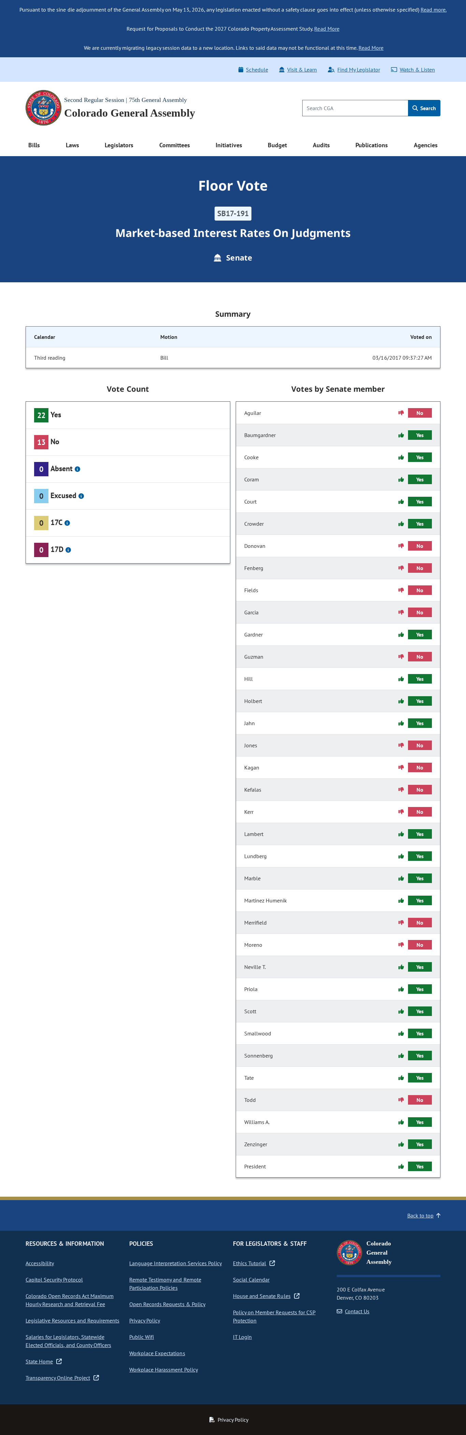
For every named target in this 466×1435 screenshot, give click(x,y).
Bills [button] (34, 145)
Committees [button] (174, 145)
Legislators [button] (119, 145)
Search (427, 108)
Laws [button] (72, 145)
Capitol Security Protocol (54, 1279)
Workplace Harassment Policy (163, 1369)
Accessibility (40, 1263)
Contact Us (357, 1311)
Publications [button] (371, 145)
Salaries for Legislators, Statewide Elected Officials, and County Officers (68, 1340)
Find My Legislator (358, 69)
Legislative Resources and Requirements (72, 1320)
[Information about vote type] (77, 469)
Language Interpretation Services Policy (175, 1263)
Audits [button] (321, 145)
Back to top (420, 1215)
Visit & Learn (302, 69)
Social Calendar (251, 1279)
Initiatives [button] (229, 145)
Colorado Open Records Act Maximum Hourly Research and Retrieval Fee (70, 1299)
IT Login (242, 1336)
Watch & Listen (417, 69)
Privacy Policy (144, 1320)
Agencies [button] (426, 145)
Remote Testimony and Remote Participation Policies (165, 1283)
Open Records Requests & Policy (167, 1304)
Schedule (257, 69)
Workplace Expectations (157, 1353)
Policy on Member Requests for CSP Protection (274, 1316)
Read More (326, 28)
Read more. (434, 9)
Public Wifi (141, 1336)
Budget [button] (277, 145)
